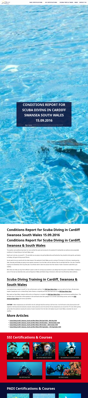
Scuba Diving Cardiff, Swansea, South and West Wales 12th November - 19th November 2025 (35, 322)
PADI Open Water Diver (51, 289)
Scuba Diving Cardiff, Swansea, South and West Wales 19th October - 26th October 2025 (34, 324)
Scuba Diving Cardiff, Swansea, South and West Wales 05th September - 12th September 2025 (35, 327)
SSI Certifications (51, 2)
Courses (30, 125)
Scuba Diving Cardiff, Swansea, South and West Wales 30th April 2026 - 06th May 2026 (33, 320)
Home (26, 125)
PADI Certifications (36, 2)
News (76, 2)
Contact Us (82, 2)
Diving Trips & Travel (66, 2)
